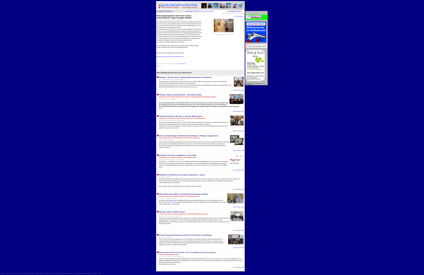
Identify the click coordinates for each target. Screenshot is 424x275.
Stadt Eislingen (182, 63)
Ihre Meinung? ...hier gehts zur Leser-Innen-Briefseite (199, 11)
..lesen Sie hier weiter (238, 90)
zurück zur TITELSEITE (164, 11)
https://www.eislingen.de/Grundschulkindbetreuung (170, 56)
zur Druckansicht (239, 16)
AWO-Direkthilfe (172, 202)
